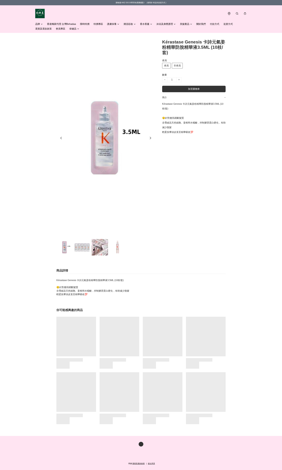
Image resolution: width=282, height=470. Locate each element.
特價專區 (98, 24)
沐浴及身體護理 (164, 24)
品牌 (37, 24)
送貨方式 (228, 24)
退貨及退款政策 (43, 28)
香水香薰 (144, 24)
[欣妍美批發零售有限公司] (40, 13)
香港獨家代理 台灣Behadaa (61, 24)
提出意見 (151, 464)
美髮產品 (184, 24)
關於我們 (201, 24)
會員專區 (60, 28)
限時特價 (84, 24)
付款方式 (214, 24)
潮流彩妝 (128, 24)
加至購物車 (194, 89)
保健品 (72, 28)
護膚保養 (111, 24)
